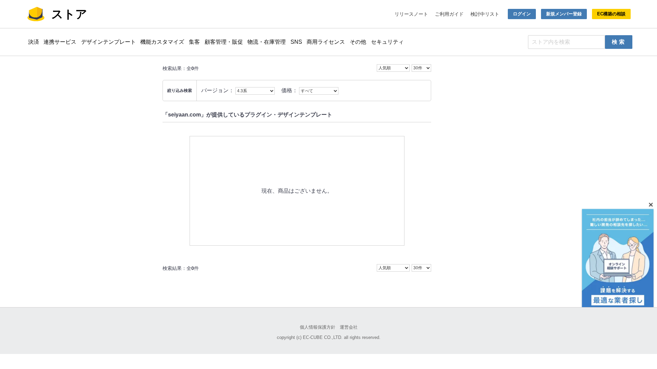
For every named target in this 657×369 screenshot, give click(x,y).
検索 (619, 42)
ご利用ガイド (449, 14)
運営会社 (349, 327)
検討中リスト (485, 14)
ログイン (522, 13)
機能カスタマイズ (162, 42)
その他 (358, 42)
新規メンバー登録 (564, 13)
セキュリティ (387, 42)
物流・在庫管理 (266, 42)
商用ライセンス (326, 42)
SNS (296, 42)
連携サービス (59, 42)
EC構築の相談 (611, 13)
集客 (194, 42)
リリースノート (411, 14)
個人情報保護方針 (317, 327)
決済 (33, 42)
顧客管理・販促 (224, 42)
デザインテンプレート (108, 42)
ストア (69, 14)
